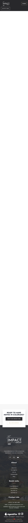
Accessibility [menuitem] (12, 516)
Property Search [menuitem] (14, 486)
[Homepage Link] (6, 3)
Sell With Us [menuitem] (14, 492)
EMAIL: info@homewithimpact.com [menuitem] (14, 504)
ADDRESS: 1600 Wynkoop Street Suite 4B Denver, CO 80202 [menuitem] (14, 507)
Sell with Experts (14, 423)
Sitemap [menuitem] (6, 516)
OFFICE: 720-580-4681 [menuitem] (14, 502)
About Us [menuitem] (14, 468)
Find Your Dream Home (14, 418)
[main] (14, 207)
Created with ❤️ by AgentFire (14, 519)
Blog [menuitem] (14, 476)
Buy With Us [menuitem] (14, 490)
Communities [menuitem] (14, 488)
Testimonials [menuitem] (14, 474)
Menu (24, 3)
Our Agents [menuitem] (14, 470)
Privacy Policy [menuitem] (20, 516)
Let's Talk (6, 8)
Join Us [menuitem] (14, 472)
